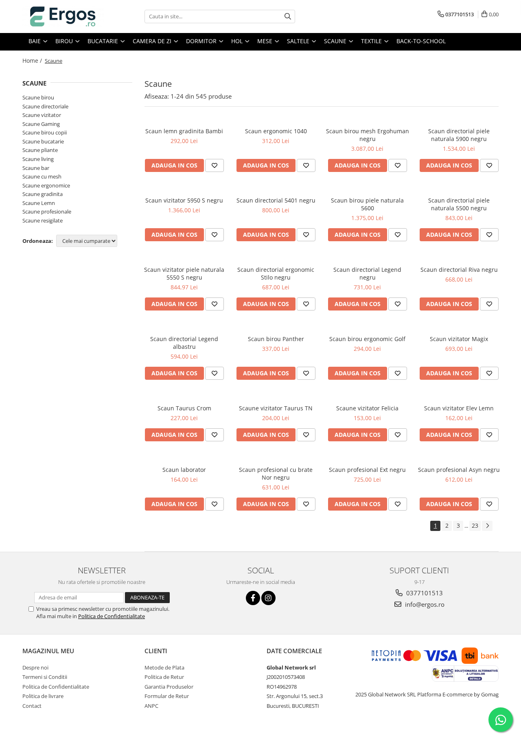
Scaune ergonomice (46, 185)
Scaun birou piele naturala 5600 (367, 204)
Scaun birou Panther (276, 339)
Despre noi (35, 667)
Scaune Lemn (38, 203)
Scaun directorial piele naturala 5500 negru (459, 204)
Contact (32, 705)
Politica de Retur (164, 677)
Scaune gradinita (42, 194)
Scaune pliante (40, 150)
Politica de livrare (42, 696)
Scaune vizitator (41, 115)
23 (475, 525)
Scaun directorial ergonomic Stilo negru (275, 273)
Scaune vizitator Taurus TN (276, 408)
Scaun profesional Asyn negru (459, 470)
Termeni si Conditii (44, 677)
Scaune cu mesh (41, 176)
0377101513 (424, 593)
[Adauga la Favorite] (214, 165)
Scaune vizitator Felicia (367, 408)
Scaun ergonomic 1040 (276, 131)
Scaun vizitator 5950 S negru (184, 200)
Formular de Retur (166, 696)
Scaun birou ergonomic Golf (367, 339)
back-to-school (421, 41)
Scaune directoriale (45, 106)
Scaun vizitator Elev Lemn (459, 408)
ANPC (151, 705)
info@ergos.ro (423, 604)
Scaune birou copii (44, 132)
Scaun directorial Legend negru (367, 273)
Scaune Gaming (41, 124)
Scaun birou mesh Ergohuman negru (367, 135)
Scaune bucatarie (43, 141)
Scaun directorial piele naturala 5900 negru (459, 135)
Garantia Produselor (168, 686)
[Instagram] (268, 598)
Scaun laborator (184, 470)
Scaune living (38, 159)
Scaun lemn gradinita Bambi (184, 131)
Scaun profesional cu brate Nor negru (276, 473)
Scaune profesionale (46, 211)
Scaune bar (35, 168)
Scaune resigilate (42, 220)
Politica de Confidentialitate (111, 616)
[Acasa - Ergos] (63, 16)
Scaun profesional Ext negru (367, 470)
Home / (33, 60)
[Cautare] (287, 16)
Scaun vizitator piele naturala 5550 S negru (184, 273)
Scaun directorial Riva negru (459, 269)
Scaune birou (38, 97)
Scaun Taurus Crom (184, 408)
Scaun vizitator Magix (459, 339)
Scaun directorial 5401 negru (275, 200)
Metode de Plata (164, 667)
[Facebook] (253, 598)
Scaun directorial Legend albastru (184, 342)
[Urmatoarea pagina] (487, 526)
